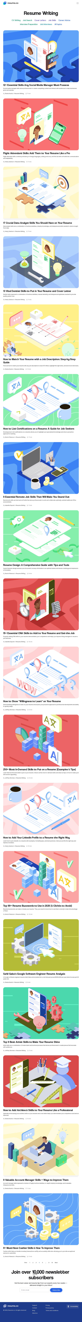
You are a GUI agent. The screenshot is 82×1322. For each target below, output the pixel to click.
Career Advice (64, 20)
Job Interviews (46, 24)
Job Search (27, 20)
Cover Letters (40, 20)
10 (52, 1262)
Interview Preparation (29, 24)
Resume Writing (19, 93)
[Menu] (77, 3)
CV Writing (16, 20)
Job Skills (52, 20)
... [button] (45, 1262)
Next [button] (56, 1262)
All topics (58, 24)
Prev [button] (25, 1262)
